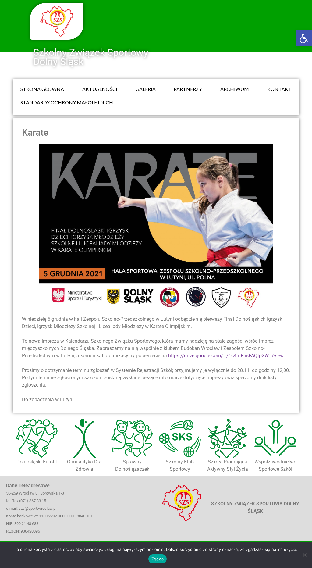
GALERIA (146, 89)
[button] (304, 38)
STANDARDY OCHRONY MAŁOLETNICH (66, 102)
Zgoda (157, 558)
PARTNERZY (188, 89)
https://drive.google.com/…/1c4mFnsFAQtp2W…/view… (227, 356)
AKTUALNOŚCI (99, 89)
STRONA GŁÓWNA (42, 89)
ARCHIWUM (234, 89)
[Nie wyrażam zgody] (304, 555)
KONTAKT (279, 89)
